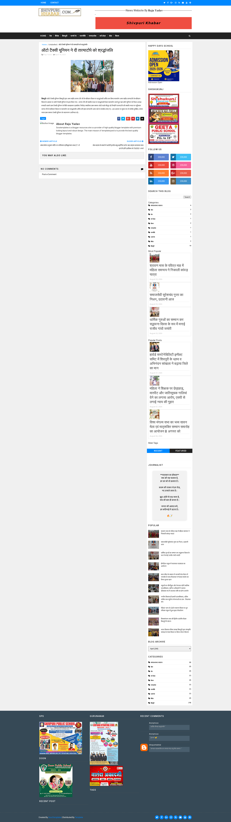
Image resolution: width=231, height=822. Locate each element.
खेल (110, 36)
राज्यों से (73, 36)
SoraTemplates (54, 817)
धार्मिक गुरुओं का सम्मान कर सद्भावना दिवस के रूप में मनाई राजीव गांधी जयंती (167, 324)
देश (50, 36)
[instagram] (175, 3)
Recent (158, 451)
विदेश (57, 36)
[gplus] (172, 3)
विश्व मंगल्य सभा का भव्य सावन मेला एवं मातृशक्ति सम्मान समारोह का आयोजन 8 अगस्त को (169, 426)
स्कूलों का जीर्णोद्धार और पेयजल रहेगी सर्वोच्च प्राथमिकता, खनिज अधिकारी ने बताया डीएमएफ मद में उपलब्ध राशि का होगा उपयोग (175, 588)
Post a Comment (49, 174)
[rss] (179, 3)
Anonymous (153, 723)
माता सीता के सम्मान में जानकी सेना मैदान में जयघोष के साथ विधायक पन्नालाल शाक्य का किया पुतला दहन (175, 577)
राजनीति (83, 36)
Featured (181, 451)
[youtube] (186, 3)
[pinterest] (190, 3)
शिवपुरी (64, 36)
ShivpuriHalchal (155, 745)
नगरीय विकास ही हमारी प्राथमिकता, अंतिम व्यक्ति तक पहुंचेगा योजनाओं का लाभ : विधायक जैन (175, 599)
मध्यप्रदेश (92, 36)
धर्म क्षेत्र (103, 36)
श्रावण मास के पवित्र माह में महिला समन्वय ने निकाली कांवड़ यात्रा (169, 270)
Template (79, 817)
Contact (54, 3)
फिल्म (117, 36)
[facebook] (168, 3)
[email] (182, 3)
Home (43, 3)
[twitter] (164, 3)
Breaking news (157, 205)
